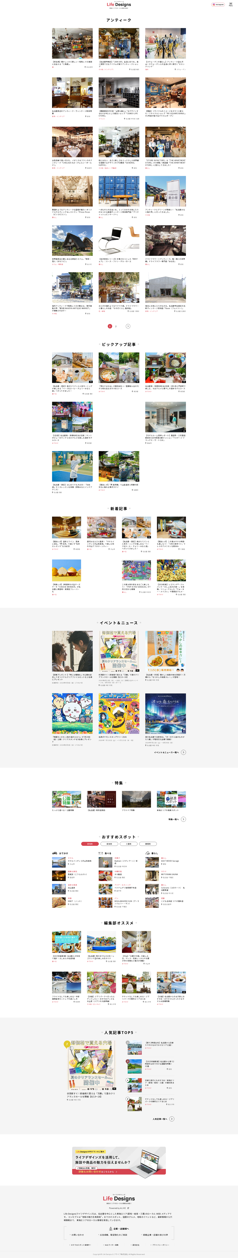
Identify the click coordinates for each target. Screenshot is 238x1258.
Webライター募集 (112, 1245)
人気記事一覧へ (160, 1118)
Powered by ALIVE (117, 1208)
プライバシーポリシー (160, 1245)
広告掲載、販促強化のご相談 (113, 1235)
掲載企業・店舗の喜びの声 (155, 1235)
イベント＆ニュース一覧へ (166, 752)
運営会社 (136, 1245)
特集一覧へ (174, 819)
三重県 (128, 844)
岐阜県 (109, 844)
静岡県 (148, 844)
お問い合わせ (78, 1235)
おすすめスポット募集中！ (81, 1245)
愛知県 (90, 844)
